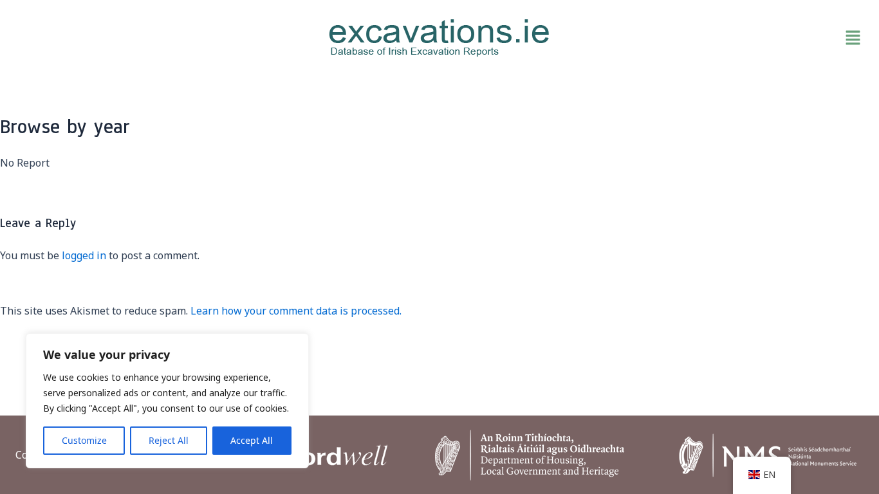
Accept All (251, 440)
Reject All (169, 440)
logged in (84, 255)
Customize (84, 440)
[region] (167, 400)
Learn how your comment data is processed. (296, 311)
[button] (728, 37)
